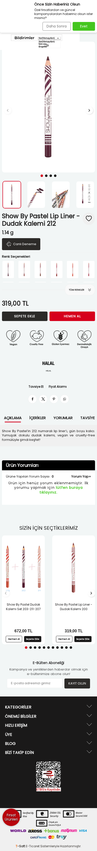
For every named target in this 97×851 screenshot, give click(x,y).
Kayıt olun (77, 683)
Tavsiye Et (36, 387)
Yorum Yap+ (81, 476)
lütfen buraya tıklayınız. (61, 490)
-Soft (21, 846)
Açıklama (13, 417)
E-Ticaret (33, 846)
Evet (84, 26)
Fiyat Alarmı (58, 387)
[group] (48, 107)
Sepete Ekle (24, 316)
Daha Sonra (57, 26)
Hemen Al (72, 316)
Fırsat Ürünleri (11, 817)
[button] (42, 175)
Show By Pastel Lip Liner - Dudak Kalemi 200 (73, 606)
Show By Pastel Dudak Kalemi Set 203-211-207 (23, 606)
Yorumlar (63, 417)
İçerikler (37, 417)
